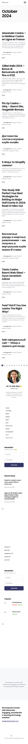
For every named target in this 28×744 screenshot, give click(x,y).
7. (16, 365)
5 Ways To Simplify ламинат (13, 163)
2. (4, 365)
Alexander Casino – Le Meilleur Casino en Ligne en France (14, 36)
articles (7, 408)
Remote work (9, 425)
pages (7, 419)
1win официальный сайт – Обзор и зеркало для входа (13, 343)
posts (7, 422)
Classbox (10, 738)
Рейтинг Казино (9, 438)
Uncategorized (7, 52)
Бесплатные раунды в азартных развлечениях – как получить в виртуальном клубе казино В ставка (14, 241)
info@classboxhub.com (10, 721)
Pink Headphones (17, 602)
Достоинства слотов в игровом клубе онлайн (13, 139)
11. (26, 365)
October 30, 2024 (16, 52)
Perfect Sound (16, 612)
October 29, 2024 (16, 148)
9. (21, 365)
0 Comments (5, 150)
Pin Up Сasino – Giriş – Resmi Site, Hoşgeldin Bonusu (13, 106)
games (7, 413)
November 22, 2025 (9, 487)
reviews (7, 428)
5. (11, 365)
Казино (7, 434)
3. (6, 365)
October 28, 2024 (16, 220)
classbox (4, 54)
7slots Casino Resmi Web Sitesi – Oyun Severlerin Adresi (13, 274)
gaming (7, 416)
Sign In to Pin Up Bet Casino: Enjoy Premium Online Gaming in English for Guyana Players (13, 496)
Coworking (8, 410)
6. (14, 365)
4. (9, 365)
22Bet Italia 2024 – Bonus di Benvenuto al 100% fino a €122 (13, 70)
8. (19, 365)
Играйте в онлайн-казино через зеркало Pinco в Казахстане (12, 482)
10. (24, 365)
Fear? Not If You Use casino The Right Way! (14, 308)
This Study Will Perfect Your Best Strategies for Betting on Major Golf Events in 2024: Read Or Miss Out (14, 198)
